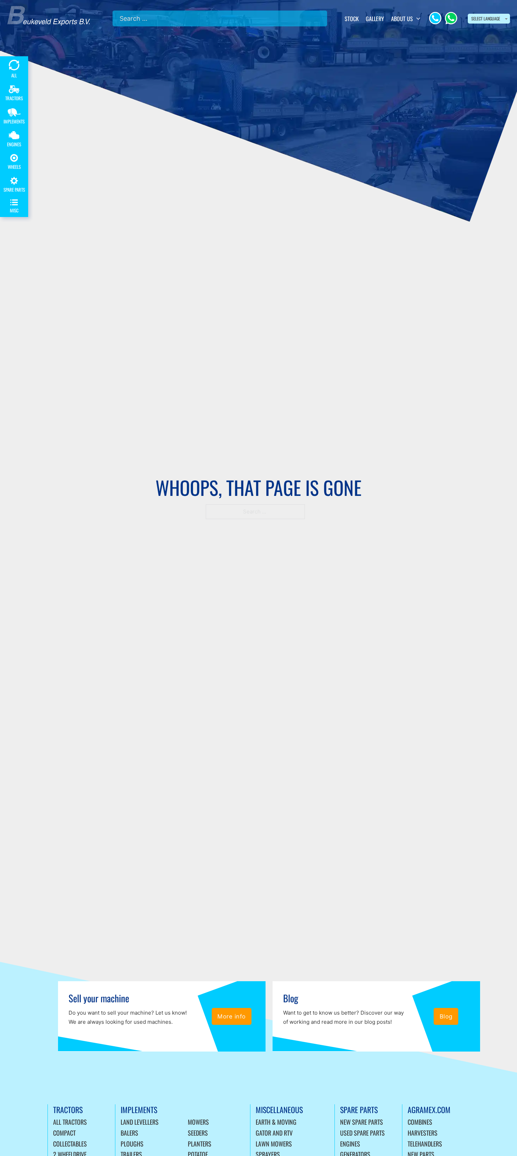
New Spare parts (361, 1121)
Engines (350, 1143)
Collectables (70, 1143)
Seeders (198, 1132)
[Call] (435, 18)
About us (402, 18)
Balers (129, 1132)
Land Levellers (140, 1121)
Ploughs (132, 1143)
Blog (446, 1016)
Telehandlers (425, 1143)
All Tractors (70, 1121)
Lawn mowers (274, 1143)
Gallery (375, 18)
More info (231, 1016)
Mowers (198, 1121)
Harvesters (423, 1132)
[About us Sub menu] (418, 18)
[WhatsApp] (451, 18)
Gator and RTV (274, 1132)
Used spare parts (362, 1132)
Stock (352, 18)
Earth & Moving (276, 1121)
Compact (64, 1132)
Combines (420, 1121)
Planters (199, 1143)
